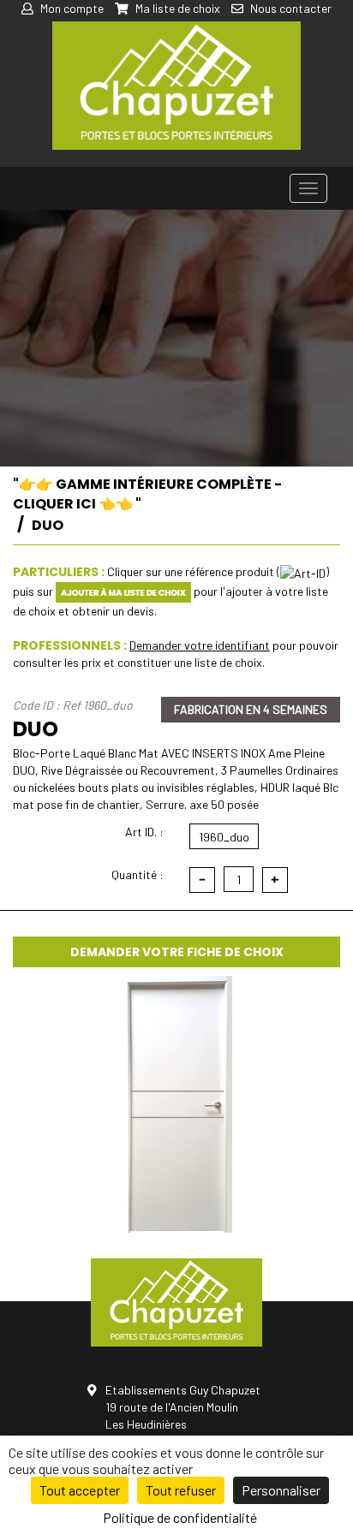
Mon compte (71, 8)
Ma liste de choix (176, 8)
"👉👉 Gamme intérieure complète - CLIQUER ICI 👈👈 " (147, 494)
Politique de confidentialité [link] (180, 1517)
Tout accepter (79, 1490)
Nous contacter (290, 8)
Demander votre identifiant (199, 645)
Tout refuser (181, 1490)
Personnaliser (281, 1490)
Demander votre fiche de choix (177, 951)
